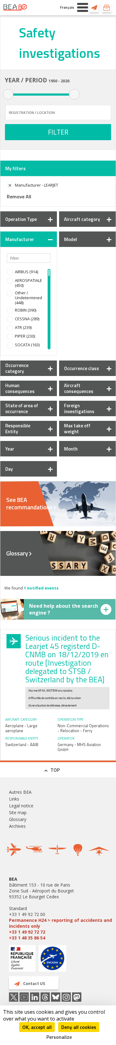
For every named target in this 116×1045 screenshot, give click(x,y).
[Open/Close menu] (82, 7)
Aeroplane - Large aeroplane (21, 728)
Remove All (19, 196)
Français (67, 7)
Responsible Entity (17, 428)
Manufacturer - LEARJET (36, 185)
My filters (15, 168)
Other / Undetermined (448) (28, 297)
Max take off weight (77, 428)
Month (71, 449)
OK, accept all (37, 1027)
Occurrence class (81, 368)
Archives (17, 826)
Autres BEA (20, 792)
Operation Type (21, 219)
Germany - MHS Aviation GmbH (79, 747)
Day (9, 469)
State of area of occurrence (21, 408)
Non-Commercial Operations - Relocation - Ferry (83, 728)
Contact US (94, 7)
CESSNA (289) (27, 318)
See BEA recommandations (29, 503)
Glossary (17, 553)
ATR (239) (23, 327)
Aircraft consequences (78, 388)
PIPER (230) (25, 336)
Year (9, 449)
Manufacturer (19, 239)
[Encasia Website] (52, 960)
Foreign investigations (79, 408)
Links (14, 799)
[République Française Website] (22, 959)
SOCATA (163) (27, 344)
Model (70, 239)
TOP (55, 770)
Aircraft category (82, 219)
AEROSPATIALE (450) (28, 283)
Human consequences (20, 388)
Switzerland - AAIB (21, 744)
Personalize (59, 1037)
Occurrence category (16, 368)
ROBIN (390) (25, 310)
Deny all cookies (78, 1027)
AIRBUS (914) (26, 271)
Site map (18, 812)
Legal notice (21, 806)
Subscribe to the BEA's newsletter (106, 7)
